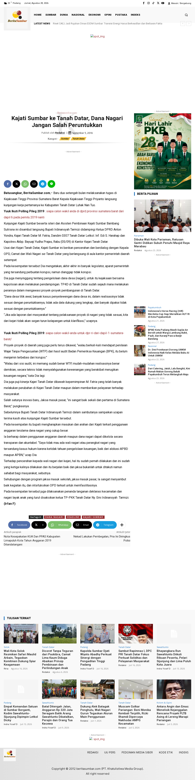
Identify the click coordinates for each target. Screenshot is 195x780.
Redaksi (60, 132)
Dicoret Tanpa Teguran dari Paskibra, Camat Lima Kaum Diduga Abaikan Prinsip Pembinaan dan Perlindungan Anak (57, 659)
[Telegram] (42, 184)
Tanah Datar (79, 138)
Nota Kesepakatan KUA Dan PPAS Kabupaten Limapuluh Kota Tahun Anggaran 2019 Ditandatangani (32, 540)
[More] (122, 525)
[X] (158, 3)
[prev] (182, 23)
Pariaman (139, 236)
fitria (6, 668)
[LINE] (51, 184)
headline (73, 517)
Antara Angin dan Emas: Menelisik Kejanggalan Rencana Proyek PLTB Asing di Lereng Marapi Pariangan (173, 713)
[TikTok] (153, 3)
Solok (6, 647)
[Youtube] (163, 3)
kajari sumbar (93, 517)
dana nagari (54, 517)
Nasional (152, 346)
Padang (151, 326)
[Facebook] (143, 3)
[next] (188, 23)
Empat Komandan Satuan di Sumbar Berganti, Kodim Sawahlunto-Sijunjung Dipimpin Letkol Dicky (21, 713)
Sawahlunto (163, 647)
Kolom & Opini (164, 703)
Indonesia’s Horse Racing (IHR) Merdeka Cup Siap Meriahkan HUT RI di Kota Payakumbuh (169, 314)
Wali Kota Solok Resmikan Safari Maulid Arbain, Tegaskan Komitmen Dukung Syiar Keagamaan (20, 657)
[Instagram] (148, 3)
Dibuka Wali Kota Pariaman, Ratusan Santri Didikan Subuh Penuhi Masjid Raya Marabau (162, 243)
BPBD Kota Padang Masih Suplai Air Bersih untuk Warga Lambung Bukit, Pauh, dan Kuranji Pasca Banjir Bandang (168, 334)
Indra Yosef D (87, 668)
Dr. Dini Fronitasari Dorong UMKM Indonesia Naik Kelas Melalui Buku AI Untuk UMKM (168, 352)
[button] (186, 15)
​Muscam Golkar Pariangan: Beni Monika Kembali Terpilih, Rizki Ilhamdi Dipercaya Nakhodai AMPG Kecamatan (134, 715)
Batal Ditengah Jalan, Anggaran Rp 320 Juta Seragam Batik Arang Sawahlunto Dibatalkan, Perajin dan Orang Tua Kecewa (58, 715)
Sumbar (65, 138)
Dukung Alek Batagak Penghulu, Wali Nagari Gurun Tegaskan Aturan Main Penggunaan (96, 712)
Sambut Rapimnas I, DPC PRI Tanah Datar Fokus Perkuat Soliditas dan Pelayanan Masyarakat (135, 656)
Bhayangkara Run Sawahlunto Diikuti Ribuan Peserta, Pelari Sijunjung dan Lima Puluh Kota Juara (174, 657)
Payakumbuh (154, 307)
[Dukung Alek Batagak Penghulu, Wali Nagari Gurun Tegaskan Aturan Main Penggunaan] (97, 689)
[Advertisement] (97, 74)
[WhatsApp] (25, 184)
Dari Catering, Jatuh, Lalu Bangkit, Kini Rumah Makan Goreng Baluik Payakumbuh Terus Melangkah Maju (169, 371)
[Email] (34, 184)
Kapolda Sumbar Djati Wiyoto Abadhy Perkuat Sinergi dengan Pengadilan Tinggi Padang (96, 657)
